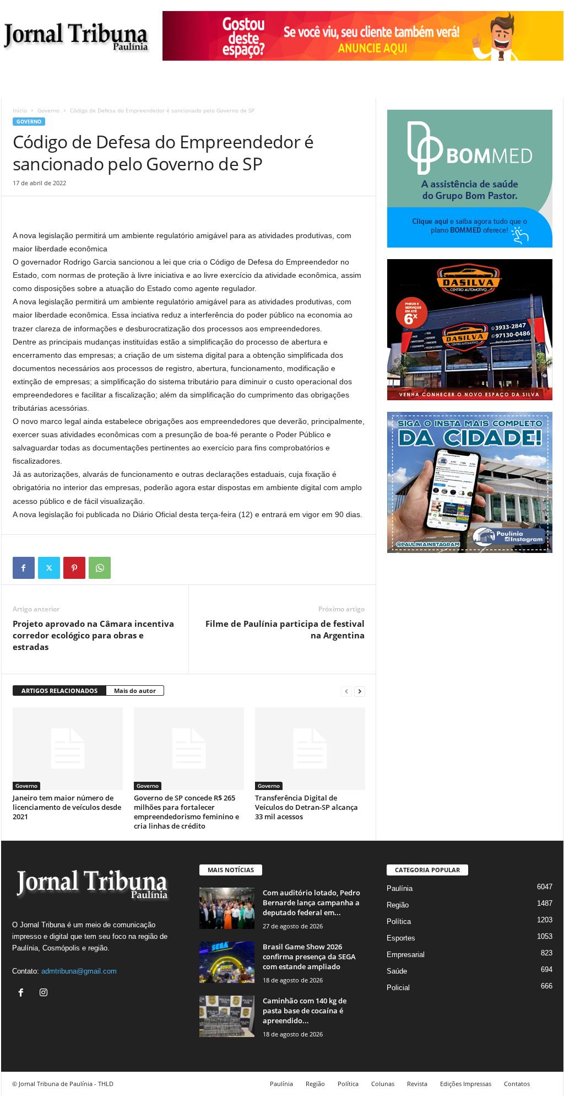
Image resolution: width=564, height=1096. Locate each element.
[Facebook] (24, 568)
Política (399, 921)
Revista (417, 1083)
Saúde (397, 971)
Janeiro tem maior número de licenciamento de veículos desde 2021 (67, 807)
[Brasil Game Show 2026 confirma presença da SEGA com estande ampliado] (226, 962)
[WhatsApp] (100, 568)
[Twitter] (49, 568)
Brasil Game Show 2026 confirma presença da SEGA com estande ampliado (309, 956)
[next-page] (359, 691)
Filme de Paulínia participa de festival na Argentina (285, 629)
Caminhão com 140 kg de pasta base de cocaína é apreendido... (304, 1010)
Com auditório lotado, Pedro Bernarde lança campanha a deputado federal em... (311, 902)
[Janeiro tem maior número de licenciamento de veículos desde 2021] (68, 748)
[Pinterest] (74, 568)
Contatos (517, 1083)
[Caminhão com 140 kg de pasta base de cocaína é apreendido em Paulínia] (226, 1016)
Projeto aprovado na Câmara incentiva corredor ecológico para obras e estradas (93, 635)
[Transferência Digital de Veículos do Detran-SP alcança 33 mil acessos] (310, 748)
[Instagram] (45, 994)
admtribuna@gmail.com (79, 971)
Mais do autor (135, 690)
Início (20, 110)
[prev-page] (346, 691)
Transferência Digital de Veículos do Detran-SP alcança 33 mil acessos (306, 807)
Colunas (382, 1083)
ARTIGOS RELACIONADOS (59, 690)
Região (398, 905)
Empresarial (406, 954)
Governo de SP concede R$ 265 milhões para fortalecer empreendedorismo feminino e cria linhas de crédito (186, 812)
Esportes (401, 938)
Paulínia (400, 888)
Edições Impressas (465, 1083)
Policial (398, 988)
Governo (48, 110)
